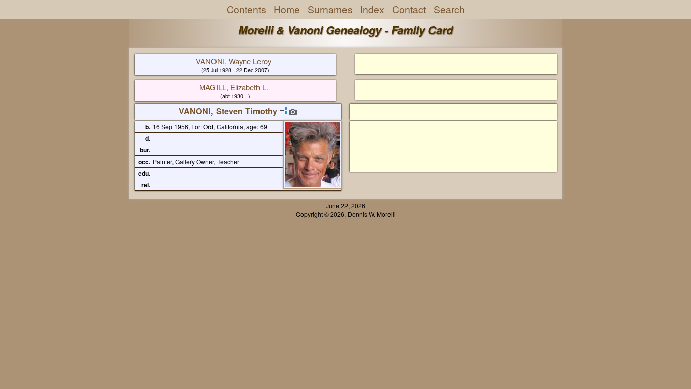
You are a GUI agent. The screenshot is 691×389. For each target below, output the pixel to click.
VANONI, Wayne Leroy (233, 61)
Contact (409, 9)
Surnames (330, 9)
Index (372, 9)
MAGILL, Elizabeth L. (233, 87)
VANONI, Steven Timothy (228, 111)
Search (449, 9)
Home (287, 9)
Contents (246, 9)
